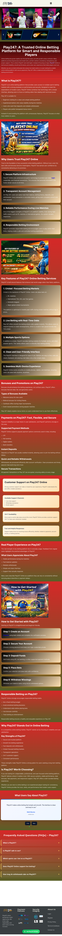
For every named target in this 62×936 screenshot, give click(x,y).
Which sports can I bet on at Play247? (31, 858)
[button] (50, 3)
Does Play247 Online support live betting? (31, 866)
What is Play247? (31, 843)
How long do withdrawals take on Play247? (31, 874)
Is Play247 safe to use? (31, 850)
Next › (34, 823)
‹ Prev (27, 823)
